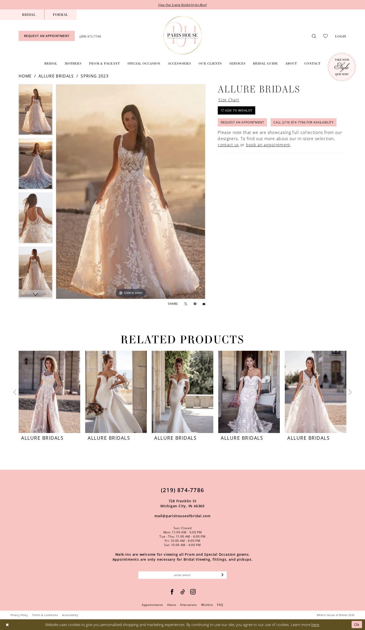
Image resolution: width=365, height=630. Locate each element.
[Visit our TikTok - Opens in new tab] (182, 592)
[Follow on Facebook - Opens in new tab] (172, 592)
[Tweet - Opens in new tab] (185, 304)
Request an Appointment (242, 122)
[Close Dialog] (7, 624)
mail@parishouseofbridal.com (182, 515)
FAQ (220, 605)
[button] (340, 36)
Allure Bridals (56, 76)
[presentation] (49, 392)
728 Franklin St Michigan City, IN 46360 (182, 503)
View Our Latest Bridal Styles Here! (182, 5)
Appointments (152, 605)
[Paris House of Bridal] (182, 35)
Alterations (188, 605)
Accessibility (70, 615)
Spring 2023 (94, 76)
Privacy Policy (19, 615)
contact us (228, 145)
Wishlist (207, 605)
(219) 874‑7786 (182, 490)
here (315, 624)
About (171, 605)
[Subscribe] (223, 575)
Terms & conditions (45, 615)
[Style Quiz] (342, 66)
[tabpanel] (35, 111)
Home (25, 76)
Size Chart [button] (228, 100)
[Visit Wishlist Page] (325, 36)
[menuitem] (29, 14)
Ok (357, 624)
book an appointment (268, 145)
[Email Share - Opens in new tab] (203, 304)
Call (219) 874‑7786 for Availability (303, 122)
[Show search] (314, 36)
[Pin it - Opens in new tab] (194, 304)
